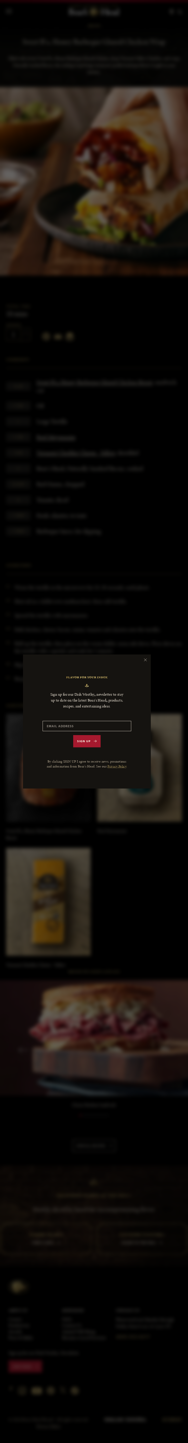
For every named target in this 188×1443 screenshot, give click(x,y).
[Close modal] (145, 659)
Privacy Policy (116, 766)
